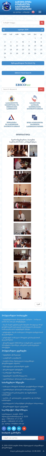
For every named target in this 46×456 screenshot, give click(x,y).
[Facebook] (4, 428)
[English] (32, 12)
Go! (41, 89)
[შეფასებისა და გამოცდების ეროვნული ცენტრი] (11, 121)
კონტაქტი (26, 12)
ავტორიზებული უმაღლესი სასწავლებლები (19, 379)
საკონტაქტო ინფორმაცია (12, 373)
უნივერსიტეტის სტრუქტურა (13, 370)
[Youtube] (24, 428)
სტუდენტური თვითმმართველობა (15, 376)
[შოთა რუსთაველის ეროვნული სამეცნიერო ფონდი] (34, 121)
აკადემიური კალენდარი (12, 358)
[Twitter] (14, 428)
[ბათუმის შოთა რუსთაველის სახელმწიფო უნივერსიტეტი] (6, 6)
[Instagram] (9, 428)
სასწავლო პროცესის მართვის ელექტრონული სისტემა (23, 386)
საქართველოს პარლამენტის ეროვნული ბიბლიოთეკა (23, 403)
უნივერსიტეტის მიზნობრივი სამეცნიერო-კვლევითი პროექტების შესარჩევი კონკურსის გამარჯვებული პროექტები (21, 345)
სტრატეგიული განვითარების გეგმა (16, 366)
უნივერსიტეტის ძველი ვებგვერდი (15, 406)
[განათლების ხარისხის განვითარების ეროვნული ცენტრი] (34, 102)
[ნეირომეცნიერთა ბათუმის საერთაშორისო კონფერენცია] (18, 151)
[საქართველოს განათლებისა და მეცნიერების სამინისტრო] (11, 102)
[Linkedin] (19, 428)
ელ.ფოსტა (17, 12)
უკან (38, 304)
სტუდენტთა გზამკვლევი (12, 355)
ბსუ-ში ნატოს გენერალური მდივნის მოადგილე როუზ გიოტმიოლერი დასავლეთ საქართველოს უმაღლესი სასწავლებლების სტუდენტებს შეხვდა (22, 327)
